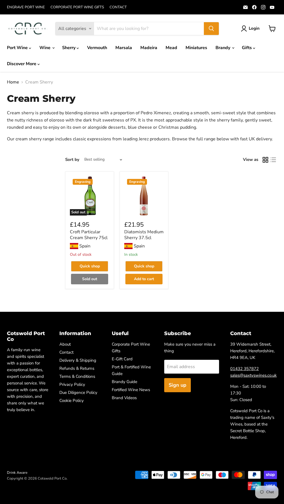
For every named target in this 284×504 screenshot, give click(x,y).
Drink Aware (17, 472)
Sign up (177, 385)
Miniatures (196, 48)
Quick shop (90, 266)
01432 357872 (244, 368)
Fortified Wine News (131, 389)
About (65, 344)
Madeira (148, 48)
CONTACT (118, 7)
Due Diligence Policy (78, 392)
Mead (171, 48)
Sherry (69, 48)
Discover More (22, 64)
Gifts (247, 48)
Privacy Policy (72, 384)
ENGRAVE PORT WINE (26, 7)
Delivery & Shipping (77, 360)
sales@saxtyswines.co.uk (253, 375)
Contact (66, 352)
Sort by (72, 159)
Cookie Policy (71, 400)
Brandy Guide (124, 381)
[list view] (273, 160)
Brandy (223, 48)
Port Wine (18, 48)
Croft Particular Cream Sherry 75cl (89, 235)
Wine (45, 48)
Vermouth (97, 48)
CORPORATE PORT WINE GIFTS (77, 7)
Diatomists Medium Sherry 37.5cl (144, 235)
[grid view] (265, 160)
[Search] (211, 28)
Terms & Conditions (77, 376)
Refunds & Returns (76, 368)
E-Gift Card (122, 359)
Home (13, 82)
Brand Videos (124, 398)
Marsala (123, 48)
